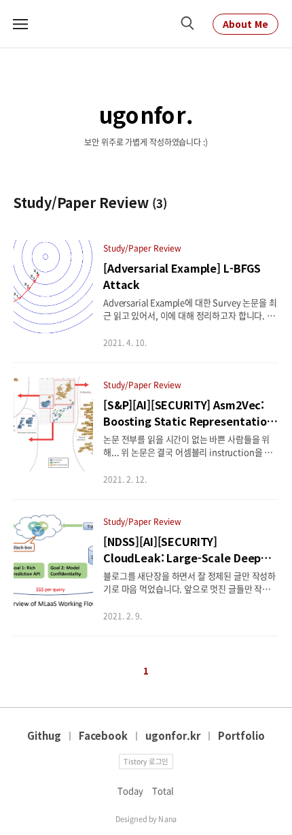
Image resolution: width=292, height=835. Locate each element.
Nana (167, 818)
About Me (245, 24)
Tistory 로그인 (146, 760)
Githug (44, 735)
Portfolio (241, 735)
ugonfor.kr (172, 735)
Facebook (103, 735)
